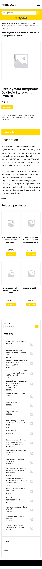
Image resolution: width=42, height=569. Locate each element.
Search (7, 323)
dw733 (3, 118)
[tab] (20, 132)
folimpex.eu (8, 4)
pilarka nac (11, 118)
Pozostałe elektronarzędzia (20, 116)
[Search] (36, 326)
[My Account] (16, 17)
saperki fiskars (21, 118)
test (7, 541)
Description (9, 132)
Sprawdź (7, 107)
